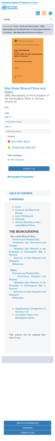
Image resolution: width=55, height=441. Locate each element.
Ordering (28, 427)
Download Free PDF (24, 147)
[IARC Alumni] (38, 13)
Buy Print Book (21, 141)
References (17, 263)
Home (16, 26)
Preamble (20, 219)
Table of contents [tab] (20, 193)
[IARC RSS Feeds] (44, 13)
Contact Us (29, 168)
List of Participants (24, 216)
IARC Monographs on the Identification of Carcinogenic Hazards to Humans (26, 29)
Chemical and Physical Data (25, 239)
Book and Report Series (29, 26)
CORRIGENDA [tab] (16, 199)
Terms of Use (27, 432)
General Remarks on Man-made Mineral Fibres (28, 224)
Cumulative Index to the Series (26, 316)
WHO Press (14, 337)
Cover (18, 206)
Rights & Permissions (27, 423)
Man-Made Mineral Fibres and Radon (28, 32)
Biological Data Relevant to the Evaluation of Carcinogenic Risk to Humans (27, 251)
